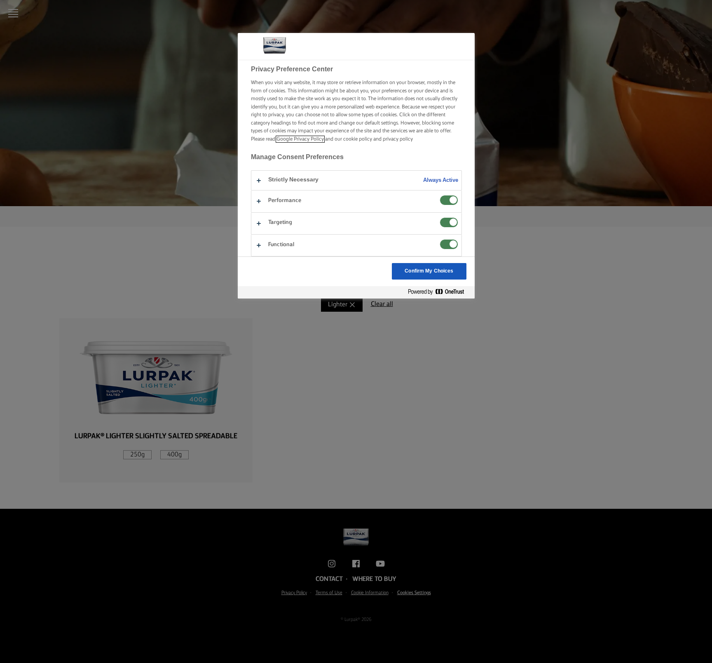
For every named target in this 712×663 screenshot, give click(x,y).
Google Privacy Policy (300, 139)
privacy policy (398, 139)
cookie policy (357, 139)
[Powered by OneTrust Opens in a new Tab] (439, 292)
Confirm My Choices (429, 271)
